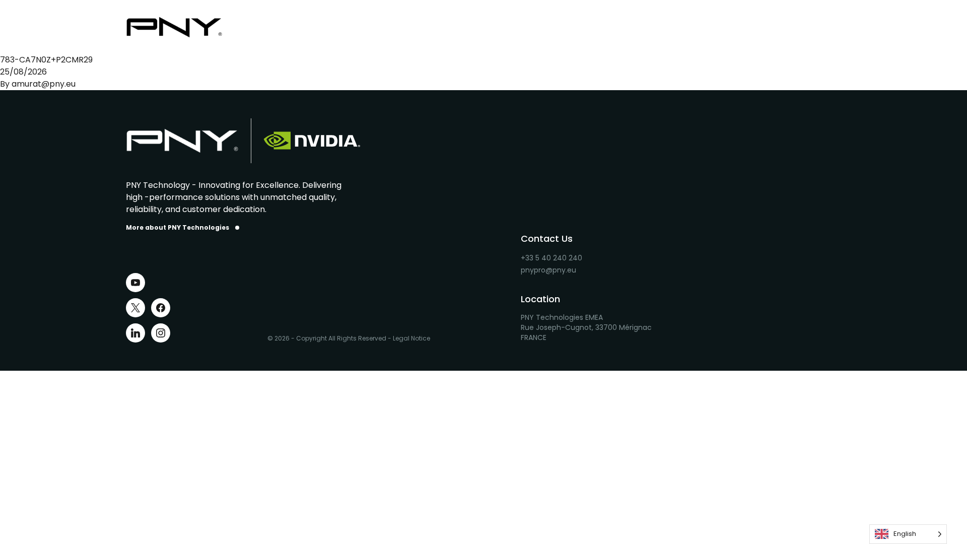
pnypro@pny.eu (548, 270)
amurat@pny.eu (44, 84)
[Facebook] (160, 307)
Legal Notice (411, 338)
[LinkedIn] (135, 333)
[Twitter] (135, 307)
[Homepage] (182, 27)
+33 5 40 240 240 (551, 258)
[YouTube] (135, 282)
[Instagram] (160, 333)
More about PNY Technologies (177, 228)
